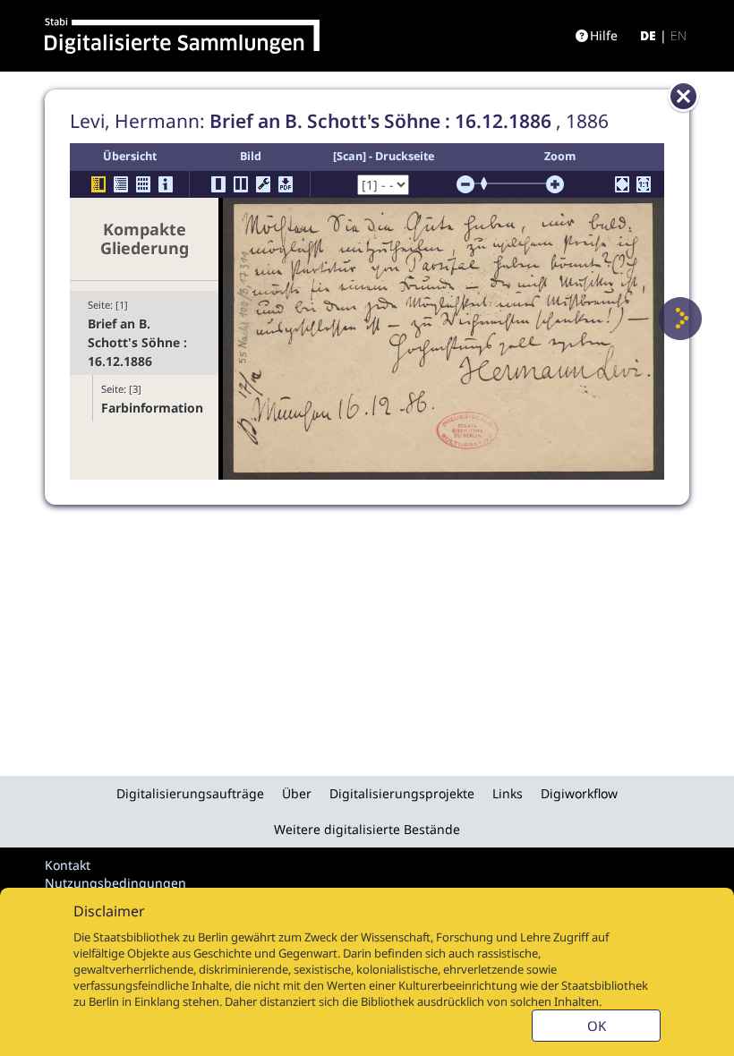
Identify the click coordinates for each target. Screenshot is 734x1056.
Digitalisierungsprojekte (401, 793)
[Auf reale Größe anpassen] (643, 184)
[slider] (490, 183)
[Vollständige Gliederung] (121, 184)
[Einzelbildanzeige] (218, 184)
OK (596, 1026)
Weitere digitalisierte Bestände (367, 829)
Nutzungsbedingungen (115, 882)
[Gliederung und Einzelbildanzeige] (98, 184)
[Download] (285, 184)
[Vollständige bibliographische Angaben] (165, 184)
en (678, 35)
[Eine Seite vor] (680, 318)
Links (507, 793)
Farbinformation (151, 407)
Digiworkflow (579, 793)
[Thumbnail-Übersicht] (143, 184)
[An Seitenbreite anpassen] (622, 184)
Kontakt (67, 864)
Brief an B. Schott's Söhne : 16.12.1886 (137, 342)
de (648, 35)
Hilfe (604, 35)
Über (297, 793)
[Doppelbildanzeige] (241, 184)
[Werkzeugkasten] (263, 184)
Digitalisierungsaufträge (190, 793)
